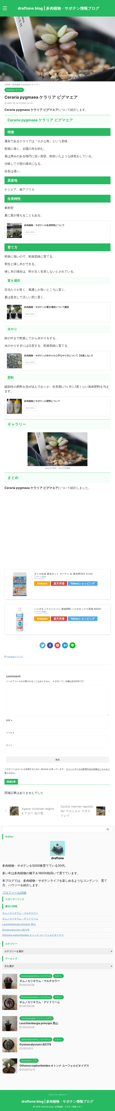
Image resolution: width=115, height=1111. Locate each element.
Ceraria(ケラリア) (15, 656)
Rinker (44, 576)
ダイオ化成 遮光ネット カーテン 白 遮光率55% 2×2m (63, 573)
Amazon (42, 583)
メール (10, 732)
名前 (9, 720)
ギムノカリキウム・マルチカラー (20, 913)
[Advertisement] (57, 528)
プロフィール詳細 (14, 892)
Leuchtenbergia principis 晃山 (19, 924)
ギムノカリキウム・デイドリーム (20, 918)
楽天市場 (59, 583)
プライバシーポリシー (57, 1095)
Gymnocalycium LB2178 (15, 929)
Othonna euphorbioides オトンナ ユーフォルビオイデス (33, 935)
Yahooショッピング (83, 583)
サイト (9, 745)
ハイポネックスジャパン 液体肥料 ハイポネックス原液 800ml (67, 608)
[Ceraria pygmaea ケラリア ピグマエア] (65, 645)
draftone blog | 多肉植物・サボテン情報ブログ (58, 8)
